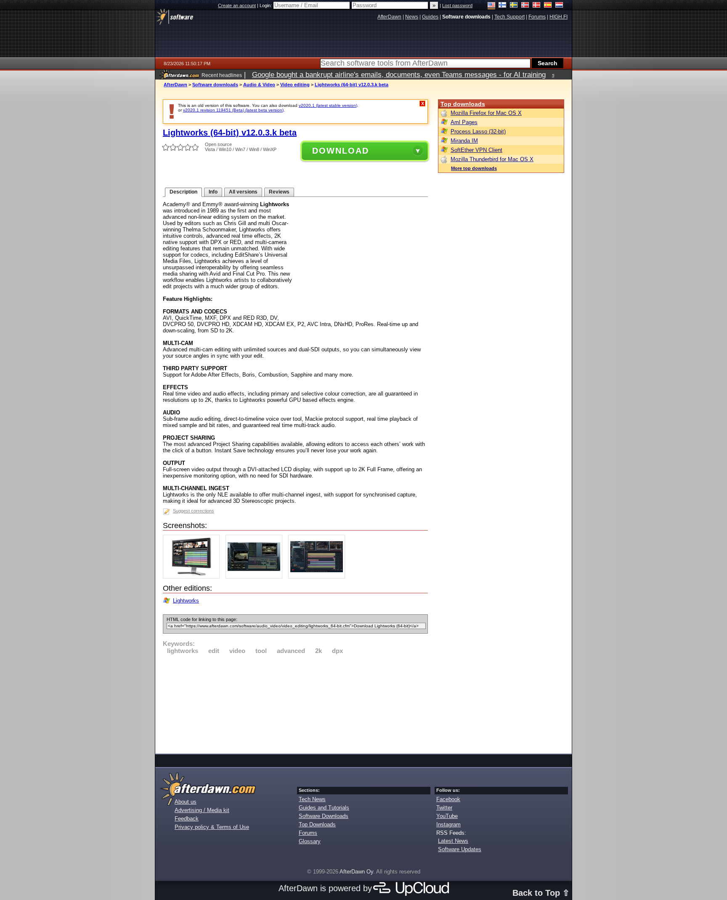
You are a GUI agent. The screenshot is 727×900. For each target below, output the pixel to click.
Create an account (237, 5)
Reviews (279, 192)
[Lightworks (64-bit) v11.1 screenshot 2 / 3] (256, 576)
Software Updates (459, 849)
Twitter (444, 807)
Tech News (312, 799)
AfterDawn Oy (356, 871)
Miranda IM (464, 141)
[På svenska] (514, 5)
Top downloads (462, 104)
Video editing (295, 84)
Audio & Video (259, 84)
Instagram (448, 824)
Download (340, 150)
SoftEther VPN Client (476, 150)
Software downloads (215, 84)
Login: (266, 5)
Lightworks (186, 600)
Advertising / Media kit (202, 810)
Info (213, 192)
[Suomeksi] (503, 5)
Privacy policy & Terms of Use (212, 827)
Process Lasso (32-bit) (478, 131)
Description (183, 192)
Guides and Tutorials (324, 807)
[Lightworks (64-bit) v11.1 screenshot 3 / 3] (318, 576)
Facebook (448, 799)
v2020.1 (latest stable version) (328, 105)
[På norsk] (525, 5)
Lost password (457, 5)
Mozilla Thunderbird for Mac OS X (492, 159)
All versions (243, 192)
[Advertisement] (295, 703)
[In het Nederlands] (559, 5)
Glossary (310, 841)
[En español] (548, 5)
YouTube (447, 816)
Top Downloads (317, 824)
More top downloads (474, 168)
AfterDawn (175, 84)
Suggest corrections (193, 510)
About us (185, 802)
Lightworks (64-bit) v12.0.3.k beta (351, 84)
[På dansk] (537, 5)
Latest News (453, 841)
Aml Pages (464, 122)
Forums (308, 833)
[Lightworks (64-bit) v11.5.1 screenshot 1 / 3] (193, 576)
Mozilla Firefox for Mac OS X (486, 113)
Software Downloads (323, 816)
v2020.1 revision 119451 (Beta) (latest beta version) (233, 110)
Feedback (187, 818)
